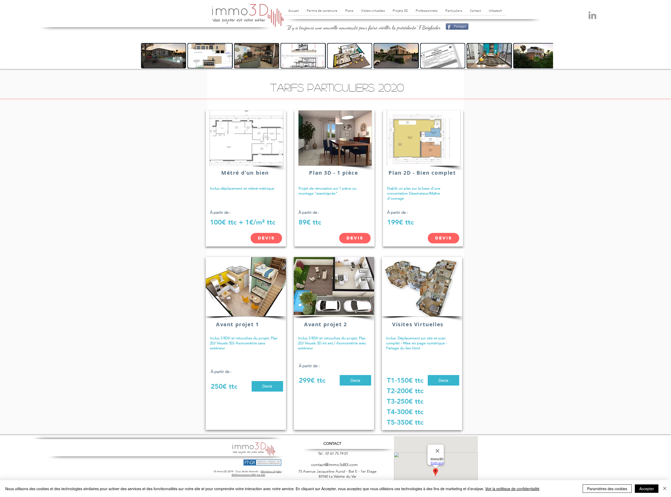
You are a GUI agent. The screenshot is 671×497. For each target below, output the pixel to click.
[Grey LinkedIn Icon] (592, 15)
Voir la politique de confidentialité (512, 488)
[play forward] (546, 55)
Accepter (646, 488)
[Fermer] (665, 488)
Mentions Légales (271, 471)
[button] (163, 55)
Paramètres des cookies (607, 488)
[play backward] (147, 55)
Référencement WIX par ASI (248, 475)
